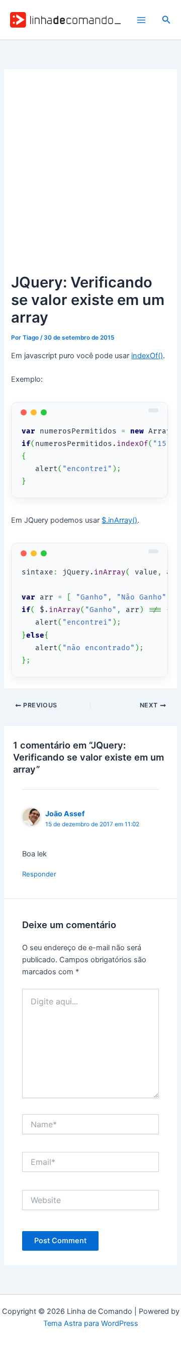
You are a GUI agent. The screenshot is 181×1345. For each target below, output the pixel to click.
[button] (166, 20)
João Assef (64, 813)
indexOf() (147, 355)
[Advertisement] (90, 175)
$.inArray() (119, 520)
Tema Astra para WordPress (90, 1323)
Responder (39, 874)
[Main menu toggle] (141, 20)
